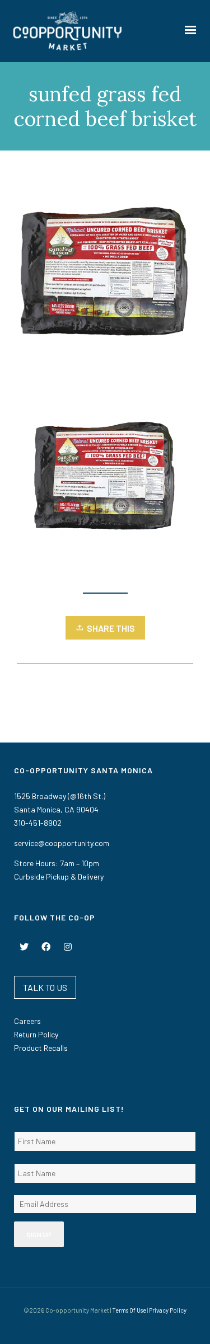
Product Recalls (41, 1047)
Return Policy (36, 1034)
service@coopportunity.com (61, 843)
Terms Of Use (129, 1310)
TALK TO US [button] (45, 987)
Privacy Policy (167, 1310)
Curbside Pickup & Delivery (59, 876)
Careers (27, 1021)
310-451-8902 (38, 823)
